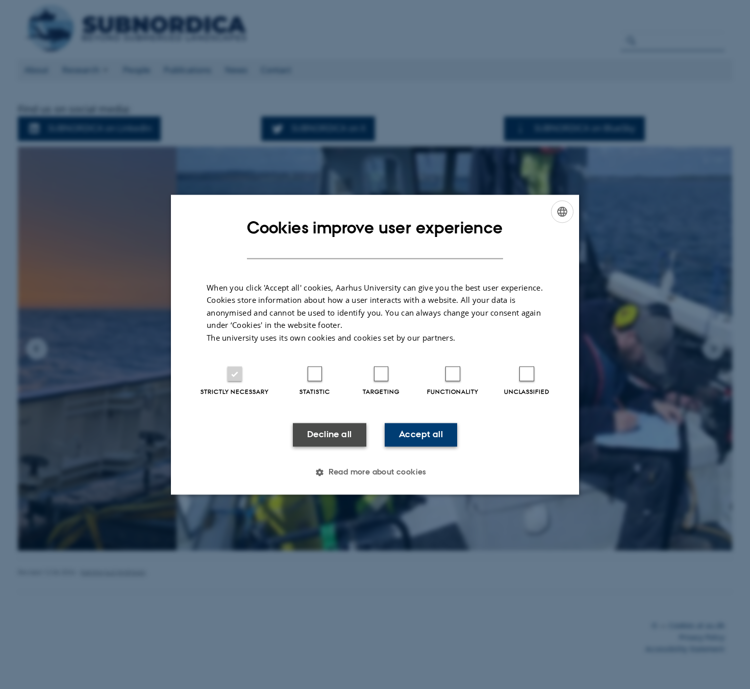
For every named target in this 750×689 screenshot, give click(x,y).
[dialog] (375, 344)
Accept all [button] (421, 434)
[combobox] (562, 211)
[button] (375, 472)
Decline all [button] (329, 434)
